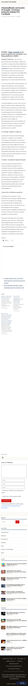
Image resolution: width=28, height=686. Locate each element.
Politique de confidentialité (14, 666)
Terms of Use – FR (10, 661)
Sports (2, 552)
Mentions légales (14, 663)
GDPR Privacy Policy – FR (9, 658)
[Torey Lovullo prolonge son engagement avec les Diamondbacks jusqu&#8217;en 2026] (19, 303)
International (4, 539)
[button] (22, 2)
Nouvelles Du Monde (8, 2)
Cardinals (4, 68)
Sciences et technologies (7, 549)
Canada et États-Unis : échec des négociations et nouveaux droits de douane (14, 281)
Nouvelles (3, 542)
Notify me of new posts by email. (12, 496)
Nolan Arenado (13, 52)
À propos (19, 661)
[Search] (17, 521)
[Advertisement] (14, 36)
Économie (5, 454)
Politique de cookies (14, 668)
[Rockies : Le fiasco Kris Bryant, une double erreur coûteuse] (7, 302)
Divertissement (5, 532)
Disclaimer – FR (21, 658)
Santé (2, 546)
